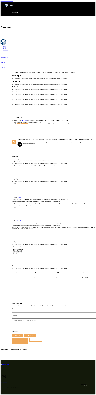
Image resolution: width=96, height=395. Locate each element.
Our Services (3, 67)
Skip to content (4, 1)
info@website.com (4, 57)
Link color (24, 120)
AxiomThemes (4, 387)
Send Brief (3, 62)
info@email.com (4, 382)
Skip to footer (10, 1)
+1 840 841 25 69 (4, 379)
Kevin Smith (18, 220)
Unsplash (19, 197)
